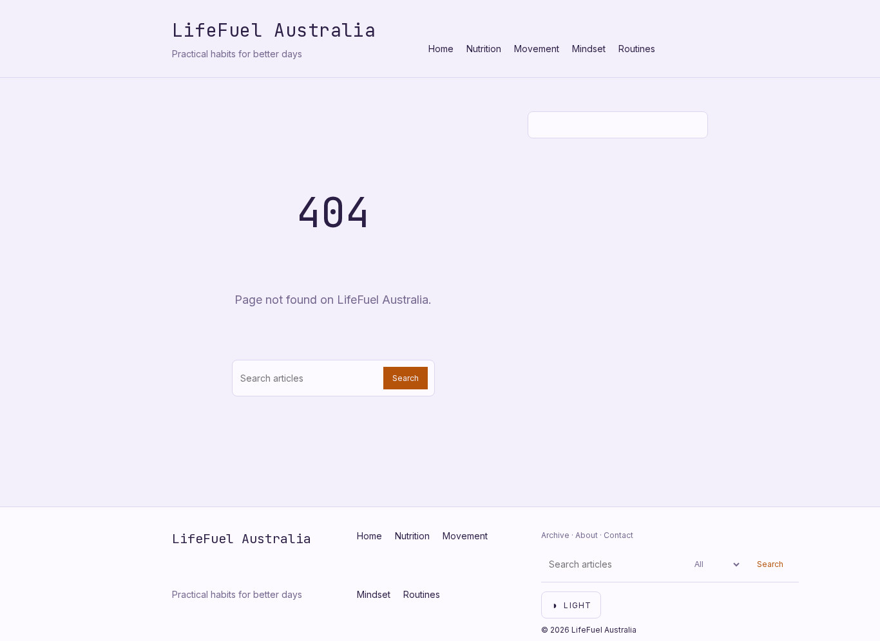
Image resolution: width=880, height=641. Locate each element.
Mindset (589, 48)
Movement (536, 48)
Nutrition (483, 48)
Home (441, 48)
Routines (636, 48)
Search (405, 378)
